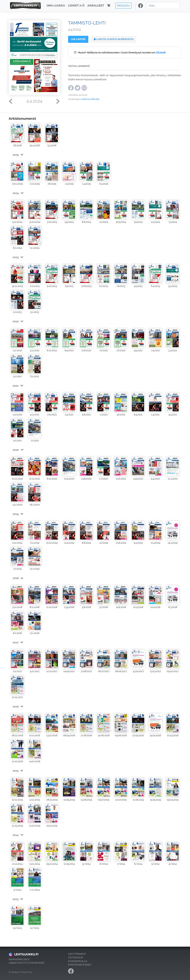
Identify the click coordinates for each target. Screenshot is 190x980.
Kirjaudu (123, 5)
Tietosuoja (75, 957)
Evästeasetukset (79, 964)
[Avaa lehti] (17, 133)
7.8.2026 (160, 52)
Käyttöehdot (77, 954)
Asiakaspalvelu (19, 959)
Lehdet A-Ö (76, 5)
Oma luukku (56, 5)
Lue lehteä (78, 39)
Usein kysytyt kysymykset (27, 962)
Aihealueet (95, 5)
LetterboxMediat (90, 99)
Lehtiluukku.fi (26, 954)
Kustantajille (77, 961)
